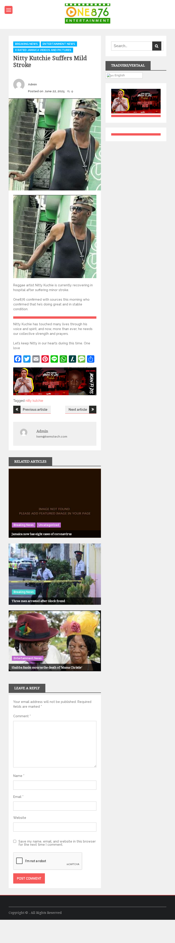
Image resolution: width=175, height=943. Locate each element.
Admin (32, 84)
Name (18, 776)
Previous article (35, 409)
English (119, 75)
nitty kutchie (34, 400)
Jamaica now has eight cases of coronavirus (42, 534)
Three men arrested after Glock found (38, 601)
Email (18, 797)
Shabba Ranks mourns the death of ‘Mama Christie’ (47, 667)
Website (19, 818)
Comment (22, 716)
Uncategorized (49, 525)
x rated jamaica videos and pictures (43, 50)
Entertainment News (59, 44)
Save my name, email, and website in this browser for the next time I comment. (57, 843)
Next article (78, 409)
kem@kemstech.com (51, 436)
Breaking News (26, 44)
